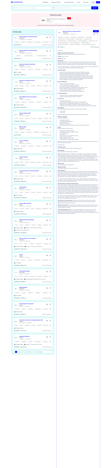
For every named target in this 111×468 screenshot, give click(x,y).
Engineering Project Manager (26, 219)
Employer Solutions (56, 2)
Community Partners (69, 2)
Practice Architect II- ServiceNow (27, 238)
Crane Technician (23, 157)
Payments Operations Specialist (27, 64)
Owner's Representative (25, 203)
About (78, 2)
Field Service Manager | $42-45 (27, 80)
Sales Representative (24, 271)
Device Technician (24, 140)
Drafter (21, 254)
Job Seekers (45, 2)
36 (30, 351)
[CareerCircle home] (17, 2)
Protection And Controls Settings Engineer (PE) (31, 320)
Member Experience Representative (28, 36)
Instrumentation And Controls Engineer (29, 170)
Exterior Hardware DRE (25, 113)
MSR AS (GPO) (22, 126)
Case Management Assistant (26, 303)
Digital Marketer (23, 287)
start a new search (70, 25)
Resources (85, 2)
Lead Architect (23, 187)
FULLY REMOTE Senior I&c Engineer (28, 96)
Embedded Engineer (24, 336)
